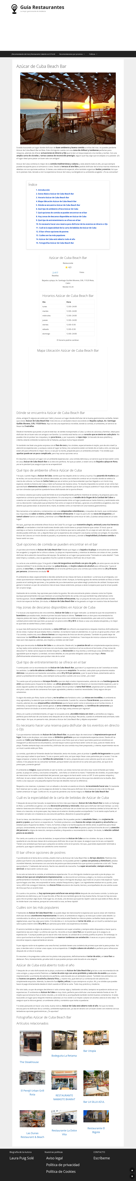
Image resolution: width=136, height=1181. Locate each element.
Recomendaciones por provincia (71, 54)
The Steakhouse (29, 1062)
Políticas (92, 54)
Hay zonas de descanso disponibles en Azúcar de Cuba (62, 216)
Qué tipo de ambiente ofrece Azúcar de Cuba (58, 209)
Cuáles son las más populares (52, 235)
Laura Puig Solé (22, 1158)
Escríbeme (102, 1158)
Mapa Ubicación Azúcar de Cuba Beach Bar (57, 201)
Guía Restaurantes (42, 7)
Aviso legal (54, 1158)
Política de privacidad (63, 1164)
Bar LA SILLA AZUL (94, 1101)
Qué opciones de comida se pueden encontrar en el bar (62, 212)
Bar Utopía (89, 1051)
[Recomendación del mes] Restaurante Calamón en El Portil (33, 54)
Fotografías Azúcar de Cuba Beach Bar (56, 243)
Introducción (44, 190)
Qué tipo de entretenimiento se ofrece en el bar (59, 220)
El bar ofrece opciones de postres (53, 231)
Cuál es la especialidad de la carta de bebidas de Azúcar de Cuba (67, 228)
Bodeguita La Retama (64, 1055)
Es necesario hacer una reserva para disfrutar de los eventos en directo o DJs (73, 224)
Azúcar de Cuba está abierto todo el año (57, 239)
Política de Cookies (61, 1171)
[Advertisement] (68, 35)
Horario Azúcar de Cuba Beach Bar (53, 197)
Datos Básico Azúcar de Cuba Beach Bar (56, 194)
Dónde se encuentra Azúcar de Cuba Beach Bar (59, 205)
